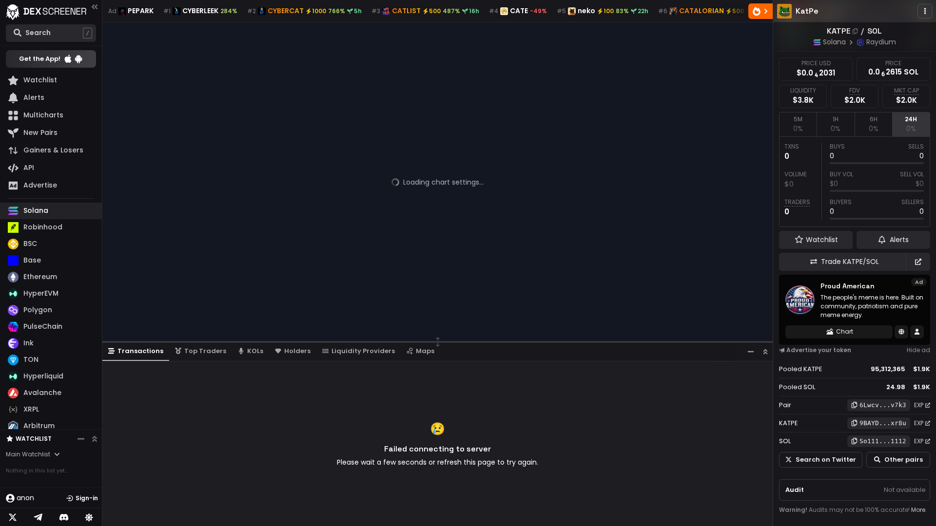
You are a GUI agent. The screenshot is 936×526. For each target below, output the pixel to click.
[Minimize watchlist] (81, 439)
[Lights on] (89, 517)
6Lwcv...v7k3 (882, 405)
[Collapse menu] (94, 6)
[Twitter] (12, 517)
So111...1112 (882, 441)
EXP (918, 405)
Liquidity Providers (363, 351)
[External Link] (918, 262)
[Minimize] (750, 351)
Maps (425, 351)
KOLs (255, 351)
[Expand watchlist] (94, 439)
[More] (924, 11)
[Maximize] (765, 351)
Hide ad (918, 350)
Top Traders (205, 351)
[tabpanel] (854, 181)
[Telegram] (38, 517)
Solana (834, 42)
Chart (844, 331)
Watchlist (34, 438)
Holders (297, 351)
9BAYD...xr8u (882, 423)
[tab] (798, 124)
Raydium (881, 42)
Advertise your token (818, 350)
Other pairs (903, 459)
